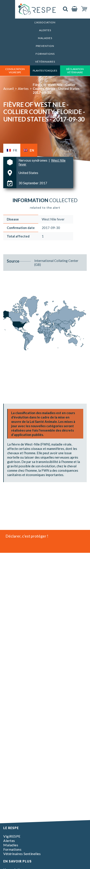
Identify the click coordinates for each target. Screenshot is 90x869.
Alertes (45, 30)
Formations (45, 53)
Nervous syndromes (33, 160)
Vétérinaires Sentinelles (22, 854)
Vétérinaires (45, 61)
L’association (45, 22)
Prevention (45, 46)
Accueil (8, 88)
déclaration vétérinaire (75, 70)
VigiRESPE (12, 836)
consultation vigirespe (15, 70)
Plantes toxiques (45, 70)
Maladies (45, 38)
